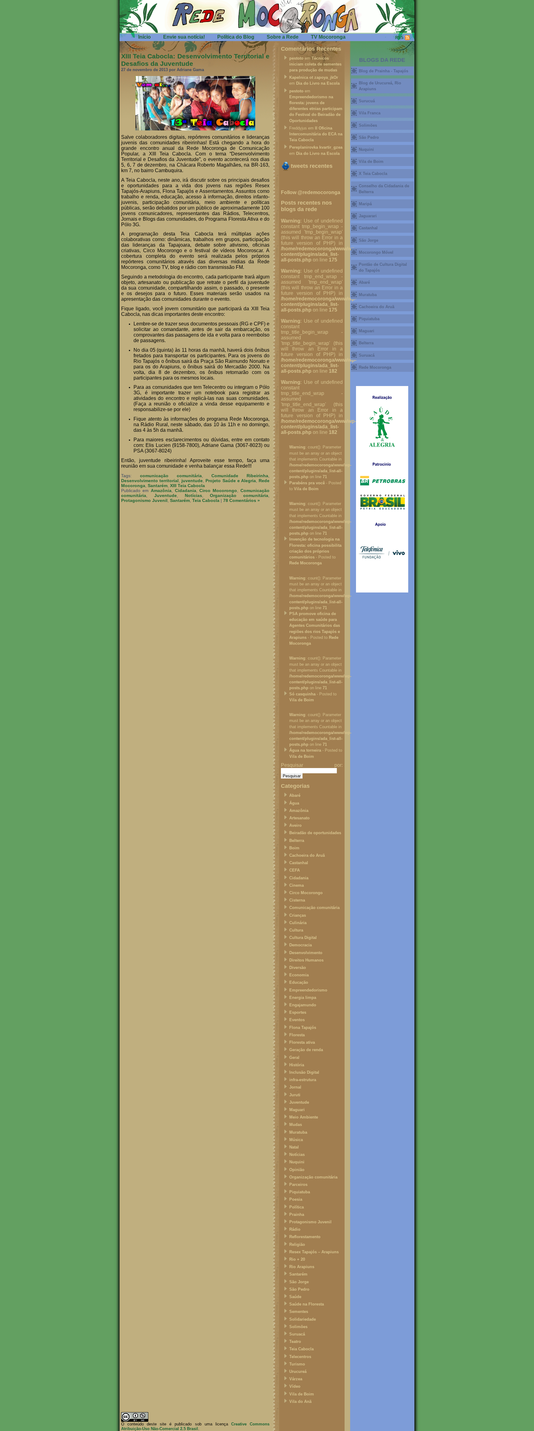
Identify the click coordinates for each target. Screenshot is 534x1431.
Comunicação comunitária (314, 907)
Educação (298, 982)
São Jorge (299, 1282)
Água (294, 803)
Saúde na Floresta (306, 1304)
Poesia (295, 1199)
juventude (192, 480)
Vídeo (294, 1386)
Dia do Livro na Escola (318, 83)
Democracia (300, 945)
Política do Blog (235, 37)
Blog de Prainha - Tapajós (383, 71)
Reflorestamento (304, 1236)
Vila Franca (369, 113)
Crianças (297, 915)
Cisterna (297, 900)
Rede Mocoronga (305, 563)
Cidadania (185, 490)
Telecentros (300, 1356)
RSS (399, 37)
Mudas (295, 1124)
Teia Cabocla (205, 500)
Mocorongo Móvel (376, 252)
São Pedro (299, 1289)
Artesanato (299, 818)
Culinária (298, 922)
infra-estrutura (302, 1079)
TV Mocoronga (328, 37)
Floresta (297, 1035)
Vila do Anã (300, 1401)
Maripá (365, 204)
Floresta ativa (302, 1042)
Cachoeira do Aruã (307, 855)
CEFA (294, 870)
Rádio (294, 1229)
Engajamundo (302, 1005)
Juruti (294, 1095)
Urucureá (298, 1371)
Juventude (165, 495)
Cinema (296, 885)
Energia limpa (302, 997)
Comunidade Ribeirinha (239, 475)
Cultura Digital (303, 937)
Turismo (297, 1364)
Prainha (296, 1214)
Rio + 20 (297, 1259)
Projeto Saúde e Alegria (231, 480)
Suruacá (297, 1334)
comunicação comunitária (171, 475)
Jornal (295, 1087)
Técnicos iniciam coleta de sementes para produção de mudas (315, 64)
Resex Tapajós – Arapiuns (314, 1252)
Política (296, 1207)
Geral (294, 1057)
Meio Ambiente (303, 1117)
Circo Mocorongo (218, 490)
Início (144, 37)
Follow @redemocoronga (310, 192)
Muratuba (298, 1132)
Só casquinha (302, 694)
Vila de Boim (306, 488)
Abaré (294, 795)
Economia (299, 975)
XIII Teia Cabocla (187, 485)
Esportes (297, 1012)
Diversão (297, 967)
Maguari (297, 1109)
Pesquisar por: (312, 765)
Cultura (296, 930)
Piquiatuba (299, 1192)
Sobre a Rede (283, 37)
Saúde (295, 1296)
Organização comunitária (239, 495)
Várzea (295, 1379)
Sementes (298, 1311)
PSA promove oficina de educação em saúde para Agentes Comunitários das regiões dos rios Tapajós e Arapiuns (314, 625)
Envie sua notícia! (184, 37)
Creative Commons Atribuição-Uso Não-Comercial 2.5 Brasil (195, 1426)
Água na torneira (305, 750)
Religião (297, 1244)
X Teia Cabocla (373, 173)
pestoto (296, 58)
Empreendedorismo (308, 990)
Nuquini (296, 1162)
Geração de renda (306, 1049)
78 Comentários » (241, 500)
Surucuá (367, 101)
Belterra (296, 840)
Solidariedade (302, 1319)
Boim (294, 848)
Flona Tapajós (302, 1027)
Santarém (157, 485)
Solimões (298, 1326)
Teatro (295, 1341)
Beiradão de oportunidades (315, 832)
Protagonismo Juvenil (144, 500)
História (296, 1065)
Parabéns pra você (307, 483)
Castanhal (298, 862)
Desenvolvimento (305, 952)
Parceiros (298, 1184)
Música (296, 1139)
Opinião (296, 1169)
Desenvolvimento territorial (150, 480)
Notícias (193, 495)
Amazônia (161, 490)
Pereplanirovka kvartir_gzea (315, 147)
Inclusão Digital (304, 1072)
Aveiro (295, 825)
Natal (294, 1147)
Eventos (297, 1019)
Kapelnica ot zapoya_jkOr (313, 77)
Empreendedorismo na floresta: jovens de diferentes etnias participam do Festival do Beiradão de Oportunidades (315, 109)
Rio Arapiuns (301, 1266)
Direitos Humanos (306, 960)
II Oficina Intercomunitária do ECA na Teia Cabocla (315, 134)
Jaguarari (368, 216)
